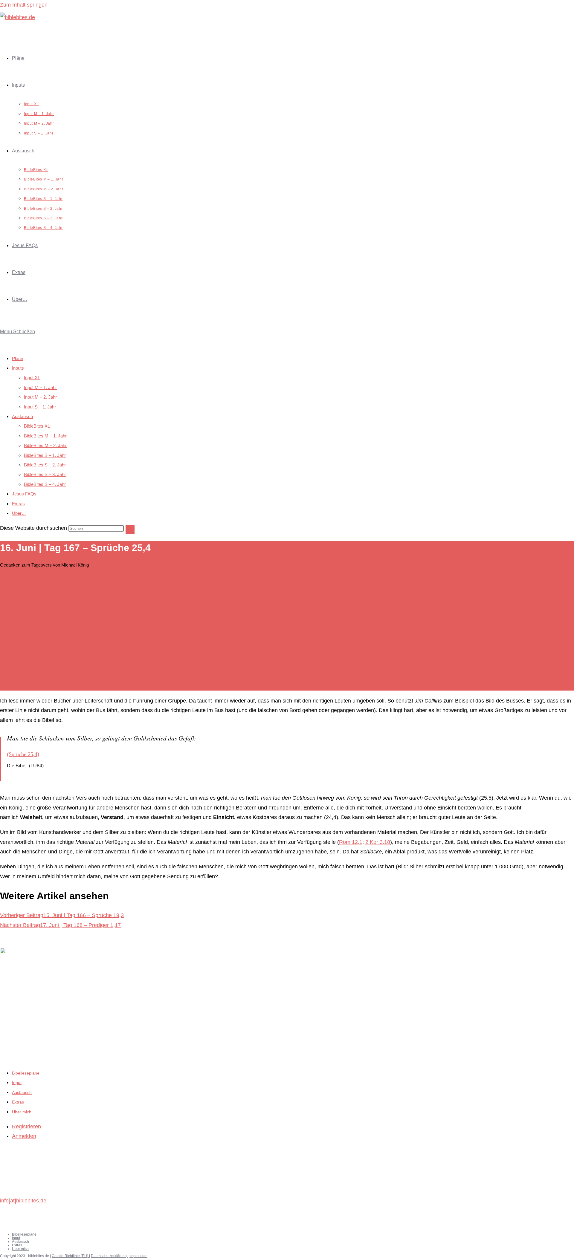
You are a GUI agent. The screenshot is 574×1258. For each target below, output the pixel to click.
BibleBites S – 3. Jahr (45, 474)
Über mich (21, 1111)
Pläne (17, 358)
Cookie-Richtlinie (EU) (70, 1256)
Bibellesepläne (25, 1073)
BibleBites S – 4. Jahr (45, 484)
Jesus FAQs (24, 493)
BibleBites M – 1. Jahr (45, 435)
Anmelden (24, 1136)
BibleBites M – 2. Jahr (45, 445)
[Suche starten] (130, 530)
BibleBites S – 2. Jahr (45, 464)
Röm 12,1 (350, 842)
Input (17, 1082)
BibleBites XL (37, 425)
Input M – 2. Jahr (40, 397)
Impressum (138, 1256)
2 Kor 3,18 (377, 842)
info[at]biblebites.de (23, 1201)
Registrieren (26, 1127)
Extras (18, 503)
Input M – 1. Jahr (40, 387)
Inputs (18, 368)
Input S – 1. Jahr (40, 406)
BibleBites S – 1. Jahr (45, 455)
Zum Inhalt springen (24, 5)
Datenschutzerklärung (109, 1256)
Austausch (22, 416)
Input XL (32, 377)
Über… (19, 513)
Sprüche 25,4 (23, 754)
